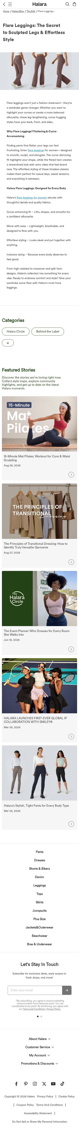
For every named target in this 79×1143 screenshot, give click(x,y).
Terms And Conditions (49, 1104)
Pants (39, 852)
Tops (39, 894)
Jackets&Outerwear (39, 927)
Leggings (39, 885)
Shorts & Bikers (39, 868)
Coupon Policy (25, 1104)
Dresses (39, 860)
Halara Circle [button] (16, 331)
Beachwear (39, 936)
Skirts (39, 902)
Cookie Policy (66, 1096)
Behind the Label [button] (47, 331)
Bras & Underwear (39, 944)
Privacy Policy (53, 1009)
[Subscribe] (66, 990)
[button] (4, 4)
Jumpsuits (40, 910)
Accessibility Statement (38, 1113)
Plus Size (39, 919)
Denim (39, 877)
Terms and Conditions (34, 1009)
